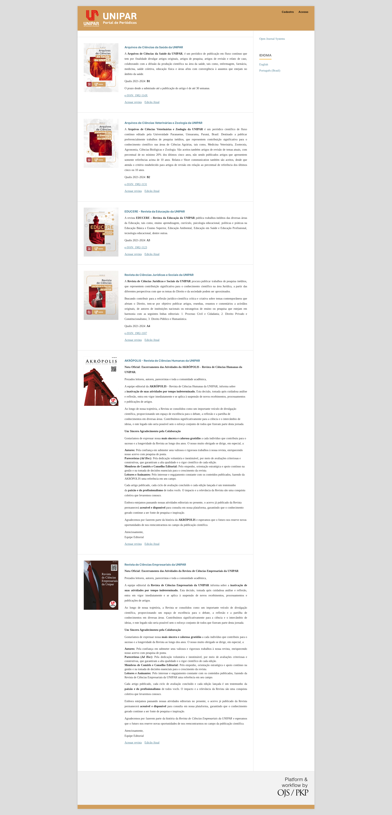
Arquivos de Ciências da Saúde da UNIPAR (154, 47)
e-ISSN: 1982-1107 (136, 333)
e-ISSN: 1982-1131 (136, 184)
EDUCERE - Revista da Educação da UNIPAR (155, 211)
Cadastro (288, 11)
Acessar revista (133, 102)
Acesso (303, 11)
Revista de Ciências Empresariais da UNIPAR (155, 564)
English (263, 64)
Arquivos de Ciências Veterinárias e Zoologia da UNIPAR (163, 122)
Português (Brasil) (269, 70)
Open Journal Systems (272, 38)
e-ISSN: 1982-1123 (136, 247)
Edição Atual (152, 102)
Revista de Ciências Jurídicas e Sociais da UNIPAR (159, 274)
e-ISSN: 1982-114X (136, 95)
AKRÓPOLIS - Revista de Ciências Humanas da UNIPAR (162, 360)
